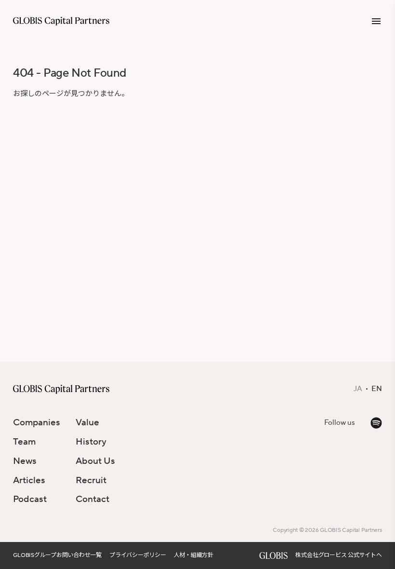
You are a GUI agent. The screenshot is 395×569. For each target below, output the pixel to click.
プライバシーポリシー (137, 555)
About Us (95, 461)
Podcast (30, 499)
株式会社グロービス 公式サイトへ (338, 555)
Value (87, 422)
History (91, 441)
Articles (29, 480)
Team (24, 441)
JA (358, 389)
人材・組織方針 (193, 555)
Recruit (91, 480)
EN (376, 389)
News (25, 461)
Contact (92, 499)
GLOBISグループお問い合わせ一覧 (57, 555)
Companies (36, 422)
